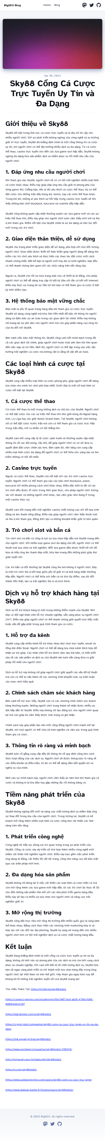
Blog (57, 5)
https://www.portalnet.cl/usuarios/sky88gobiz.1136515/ (38, 1049)
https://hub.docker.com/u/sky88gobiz (28, 1014)
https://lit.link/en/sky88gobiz (48, 989)
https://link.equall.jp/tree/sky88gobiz (28, 1039)
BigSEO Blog (12, 5)
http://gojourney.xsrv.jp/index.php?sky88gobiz (33, 1059)
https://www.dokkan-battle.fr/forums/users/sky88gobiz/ (39, 1090)
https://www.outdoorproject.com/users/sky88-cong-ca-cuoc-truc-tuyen (48, 1079)
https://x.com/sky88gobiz (21, 1069)
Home (47, 5)
